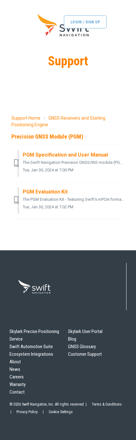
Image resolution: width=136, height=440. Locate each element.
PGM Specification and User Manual (65, 155)
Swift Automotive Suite (31, 346)
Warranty (17, 384)
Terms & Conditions (107, 404)
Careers (16, 377)
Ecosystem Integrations (31, 354)
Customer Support (85, 354)
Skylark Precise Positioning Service (34, 335)
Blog (72, 339)
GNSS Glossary (82, 346)
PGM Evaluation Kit (45, 192)
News (14, 369)
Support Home (25, 118)
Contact (17, 392)
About (15, 362)
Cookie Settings (61, 412)
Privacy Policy (27, 412)
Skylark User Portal (85, 331)
